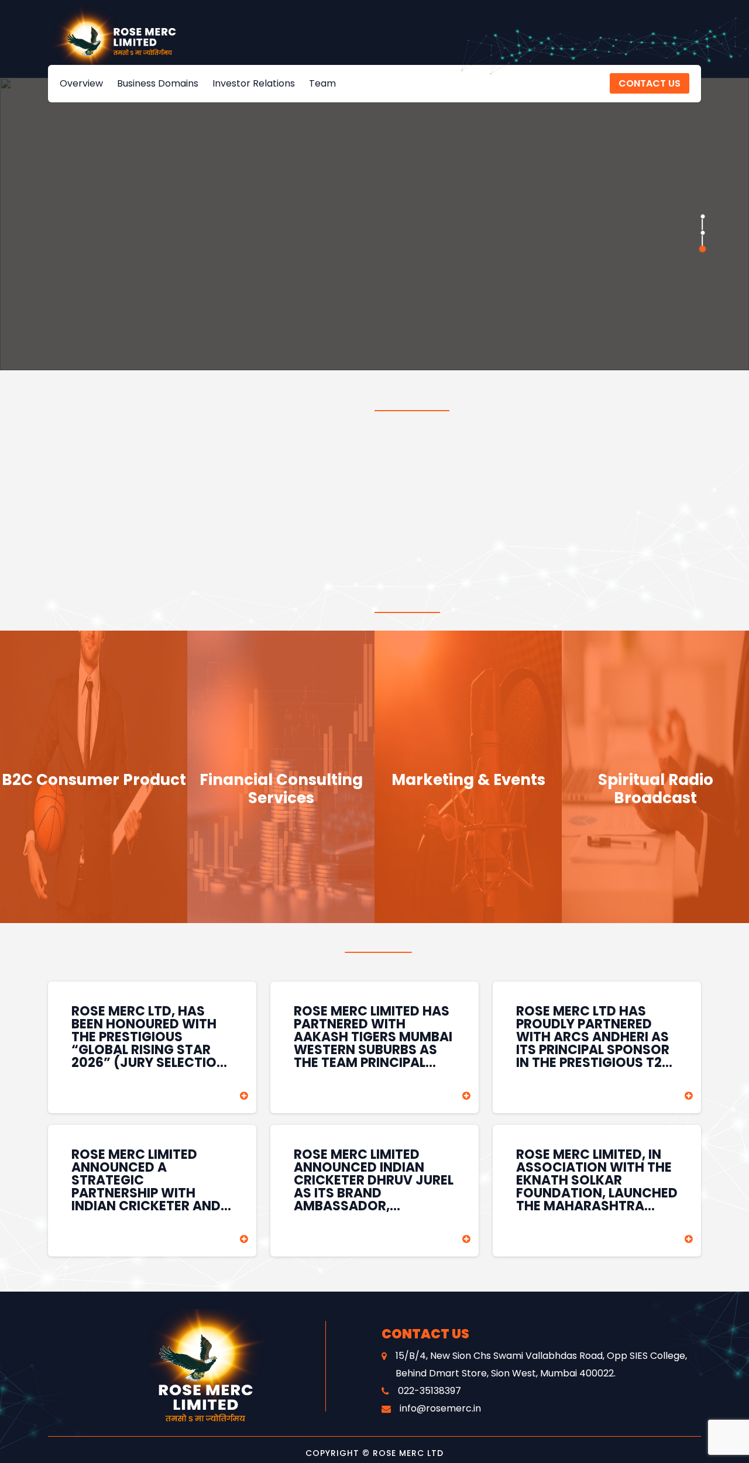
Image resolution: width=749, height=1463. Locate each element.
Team (322, 83)
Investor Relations (253, 83)
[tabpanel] (374, 224)
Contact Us (650, 83)
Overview (81, 83)
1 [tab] (702, 216)
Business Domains (157, 83)
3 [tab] (702, 249)
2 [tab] (702, 233)
